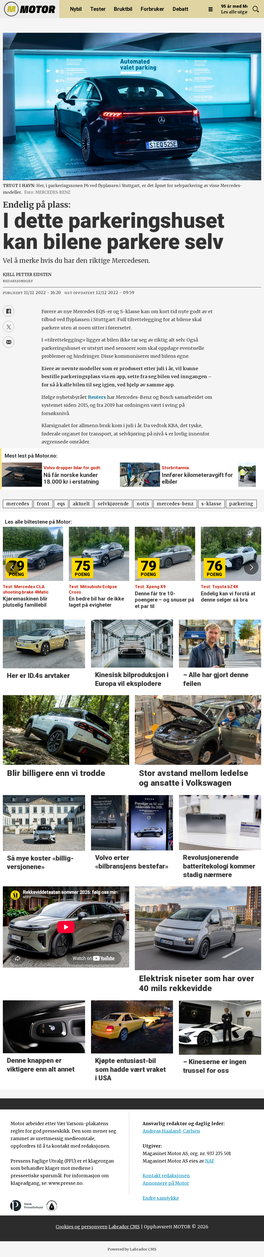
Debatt (180, 9)
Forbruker (152, 9)
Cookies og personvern (82, 1227)
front (43, 504)
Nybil (76, 9)
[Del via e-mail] (8, 342)
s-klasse (211, 504)
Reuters (97, 397)
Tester (98, 9)
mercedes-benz (175, 504)
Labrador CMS (124, 1227)
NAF (209, 1161)
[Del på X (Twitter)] (8, 326)
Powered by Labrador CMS (132, 1249)
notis (143, 504)
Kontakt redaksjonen (166, 1176)
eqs (61, 504)
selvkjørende (113, 504)
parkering (241, 504)
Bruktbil (123, 9)
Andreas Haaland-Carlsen (171, 1131)
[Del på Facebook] (8, 311)
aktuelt (81, 504)
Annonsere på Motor (166, 1183)
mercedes (17, 504)
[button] (245, 471)
